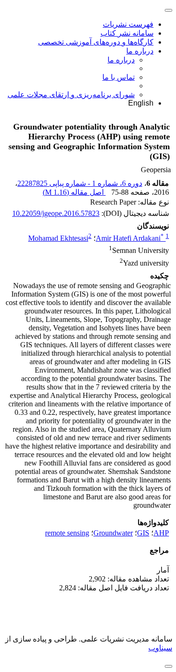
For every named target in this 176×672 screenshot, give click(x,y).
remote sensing (67, 533)
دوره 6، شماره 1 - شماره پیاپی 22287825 (79, 183)
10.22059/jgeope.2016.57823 (55, 213)
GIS (143, 533)
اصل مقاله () (74, 192)
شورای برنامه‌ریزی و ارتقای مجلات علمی (71, 95)
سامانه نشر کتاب (126, 33)
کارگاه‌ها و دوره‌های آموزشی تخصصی (95, 42)
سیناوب (160, 648)
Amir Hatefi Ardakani (130, 238)
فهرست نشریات (128, 24)
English (140, 103)
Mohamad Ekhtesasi (58, 238)
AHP (161, 533)
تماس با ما (118, 77)
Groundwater (113, 533)
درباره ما (139, 51)
